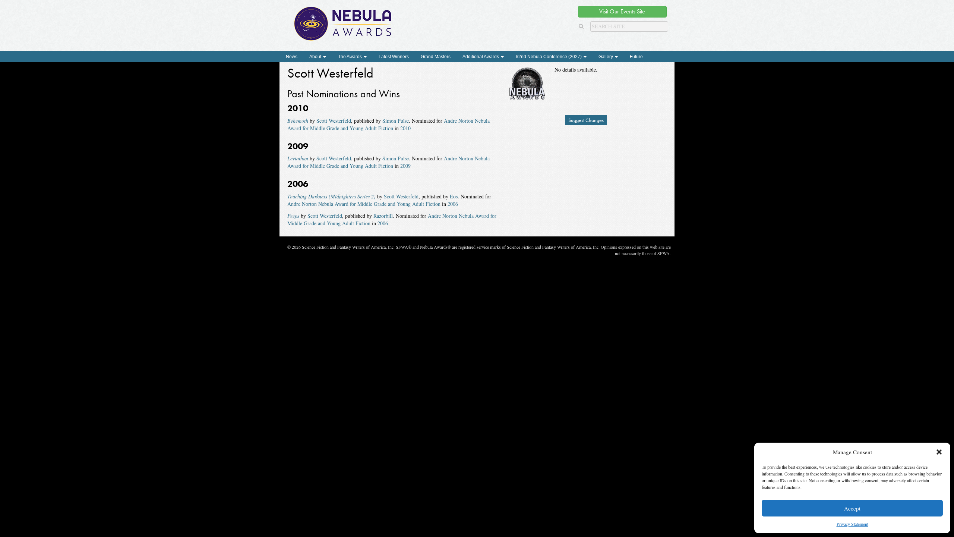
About (315, 56)
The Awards (350, 56)
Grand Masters (436, 56)
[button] (939, 452)
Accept (852, 508)
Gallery (606, 56)
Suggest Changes (586, 120)
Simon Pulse (395, 120)
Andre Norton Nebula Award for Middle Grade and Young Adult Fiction (388, 124)
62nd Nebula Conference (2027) (549, 56)
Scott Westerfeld (333, 120)
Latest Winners (394, 56)
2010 (405, 128)
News (291, 56)
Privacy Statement (852, 524)
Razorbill (383, 215)
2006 (453, 203)
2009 (405, 165)
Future (636, 56)
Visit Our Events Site (622, 11)
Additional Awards (481, 56)
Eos (454, 196)
